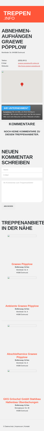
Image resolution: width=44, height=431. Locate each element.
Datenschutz (9, 426)
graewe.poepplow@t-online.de (28, 63)
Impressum (19, 426)
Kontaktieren (7, 112)
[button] (22, 84)
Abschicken (8, 206)
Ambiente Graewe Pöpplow (22, 305)
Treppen (17, 15)
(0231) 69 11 (22, 60)
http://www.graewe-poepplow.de (29, 66)
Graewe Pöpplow (22, 264)
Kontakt (27, 426)
